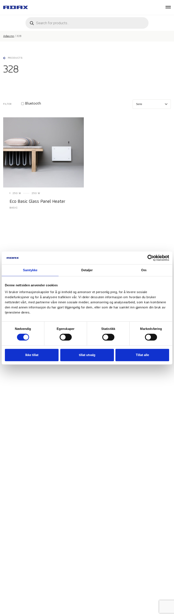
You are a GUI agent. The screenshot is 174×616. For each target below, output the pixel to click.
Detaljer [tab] (87, 270)
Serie (139, 104)
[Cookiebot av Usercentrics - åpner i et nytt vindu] (150, 258)
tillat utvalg (87, 355)
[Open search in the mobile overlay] (87, 23)
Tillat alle (142, 355)
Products (15, 58)
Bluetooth (33, 103)
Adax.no (8, 36)
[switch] (66, 337)
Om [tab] (143, 270)
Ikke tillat (31, 355)
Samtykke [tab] (30, 270)
